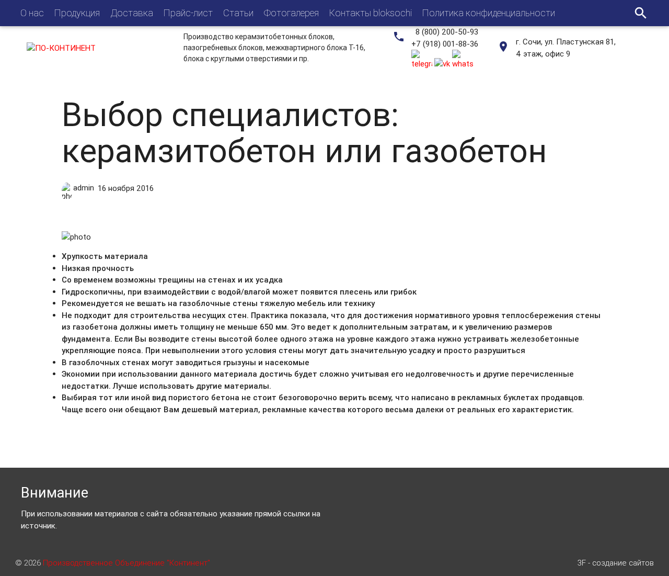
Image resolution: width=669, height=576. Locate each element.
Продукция (77, 13)
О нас (32, 13)
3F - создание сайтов (616, 563)
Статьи (238, 13)
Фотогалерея (291, 13)
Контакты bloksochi (370, 13)
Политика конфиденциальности (488, 13)
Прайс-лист (188, 13)
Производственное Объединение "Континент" (126, 563)
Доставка (131, 13)
